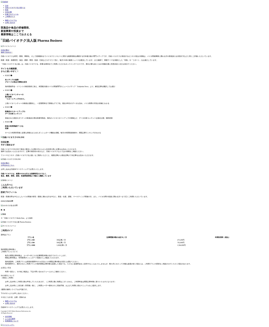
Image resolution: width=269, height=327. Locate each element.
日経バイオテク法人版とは (15, 8)
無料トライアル (11, 20)
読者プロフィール (11, 14)
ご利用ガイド (10, 16)
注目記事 (8, 12)
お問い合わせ (10, 23)
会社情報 (8, 317)
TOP (6, 6)
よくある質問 (10, 319)
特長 (6, 10)
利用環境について (11, 321)
